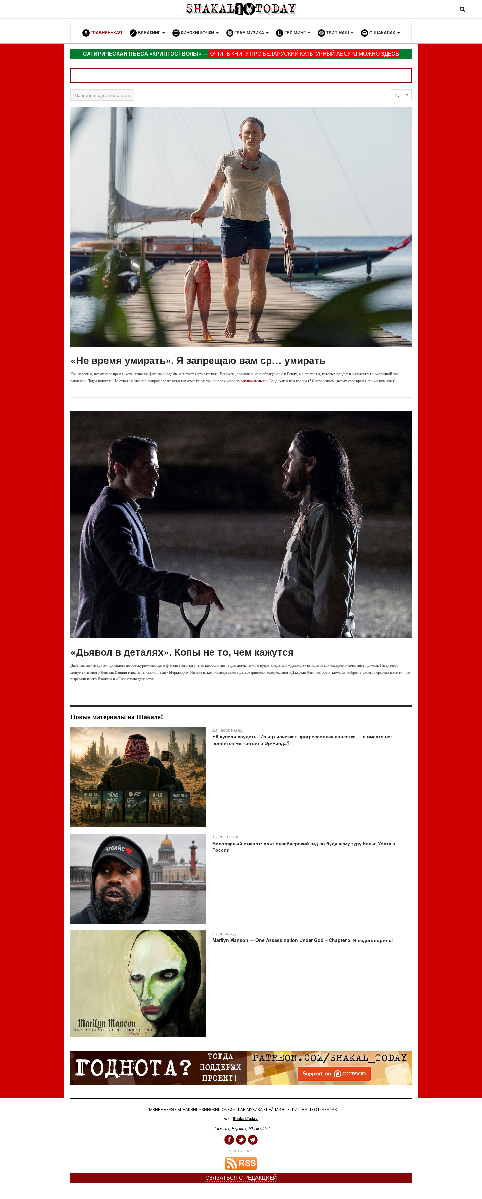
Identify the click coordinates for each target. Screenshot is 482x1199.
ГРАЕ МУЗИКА (249, 1109)
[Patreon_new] (241, 1067)
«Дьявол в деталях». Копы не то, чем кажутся (182, 651)
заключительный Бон (258, 380)
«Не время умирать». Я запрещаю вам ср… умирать (197, 360)
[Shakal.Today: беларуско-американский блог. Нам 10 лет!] (241, 9)
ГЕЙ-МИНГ (276, 1109)
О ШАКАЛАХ (325, 1109)
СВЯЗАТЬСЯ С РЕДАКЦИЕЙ (241, 1177)
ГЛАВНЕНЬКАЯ (159, 1109)
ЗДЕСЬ (390, 53)
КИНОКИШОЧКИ (217, 1109)
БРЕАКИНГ (187, 1109)
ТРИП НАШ (300, 1109)
